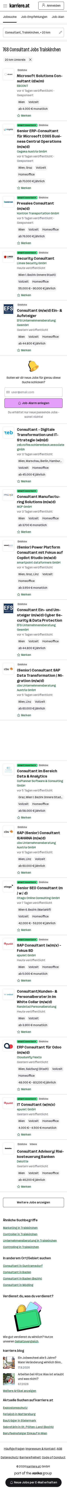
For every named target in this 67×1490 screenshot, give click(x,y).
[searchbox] (33, 32)
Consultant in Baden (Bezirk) (22, 1278)
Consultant (19, 49)
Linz (36, 574)
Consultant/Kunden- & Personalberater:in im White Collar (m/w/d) (37, 996)
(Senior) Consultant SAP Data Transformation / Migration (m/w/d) (40, 675)
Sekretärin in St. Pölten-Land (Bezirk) (28, 1427)
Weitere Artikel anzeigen (19, 1391)
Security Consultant (35, 258)
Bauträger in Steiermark (19, 1420)
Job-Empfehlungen (34, 17)
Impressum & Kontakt (40, 1449)
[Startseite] (20, 5)
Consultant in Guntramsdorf (22, 1266)
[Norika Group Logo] (33, 1474)
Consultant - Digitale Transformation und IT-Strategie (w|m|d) (37, 434)
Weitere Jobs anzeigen (33, 1202)
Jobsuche (10, 17)
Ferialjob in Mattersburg (19, 1414)
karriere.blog (13, 1351)
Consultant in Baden (17, 1272)
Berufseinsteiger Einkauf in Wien (25, 1433)
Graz (29, 167)
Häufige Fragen (14, 1449)
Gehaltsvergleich (26, 1341)
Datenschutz (10, 1457)
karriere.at (44, 1400)
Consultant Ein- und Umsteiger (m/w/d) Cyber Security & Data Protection (39, 615)
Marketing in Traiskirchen (20, 1228)
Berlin (44, 461)
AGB (59, 1449)
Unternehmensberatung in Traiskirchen (30, 1240)
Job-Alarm (59, 17)
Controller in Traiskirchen (20, 1234)
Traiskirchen (50, 49)
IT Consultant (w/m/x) (36, 1104)
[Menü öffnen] (5, 5)
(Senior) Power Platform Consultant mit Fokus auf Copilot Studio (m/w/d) (40, 552)
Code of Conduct (54, 1457)
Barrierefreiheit (30, 1457)
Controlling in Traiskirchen (21, 1247)
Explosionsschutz (15, 1408)
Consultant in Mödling (18, 1285)
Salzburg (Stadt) (37, 1069)
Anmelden (53, 5)
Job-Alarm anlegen (35, 403)
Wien (21, 102)
